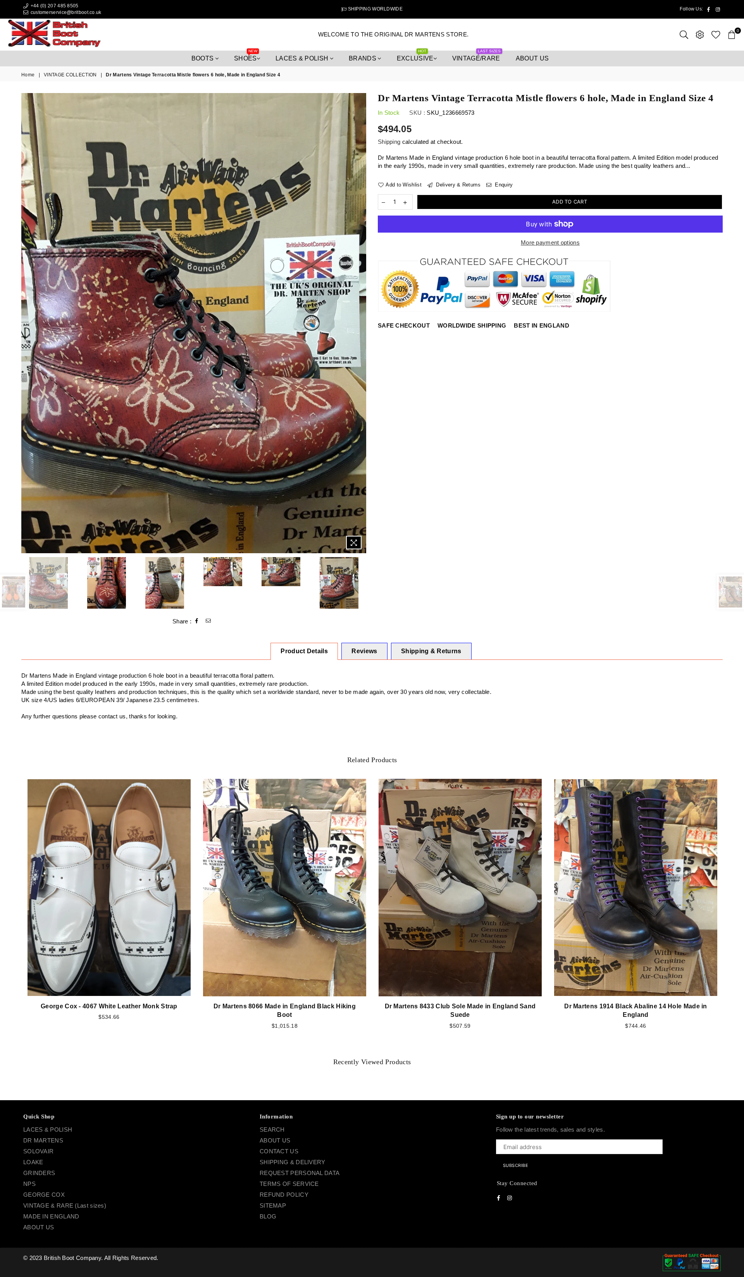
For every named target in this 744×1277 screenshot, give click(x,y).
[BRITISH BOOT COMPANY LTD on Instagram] (379, 671)
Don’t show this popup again (376, 687)
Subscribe (418, 651)
